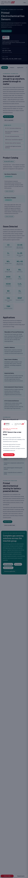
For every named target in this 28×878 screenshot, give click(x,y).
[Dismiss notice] (25, 422)
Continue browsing (8, 454)
